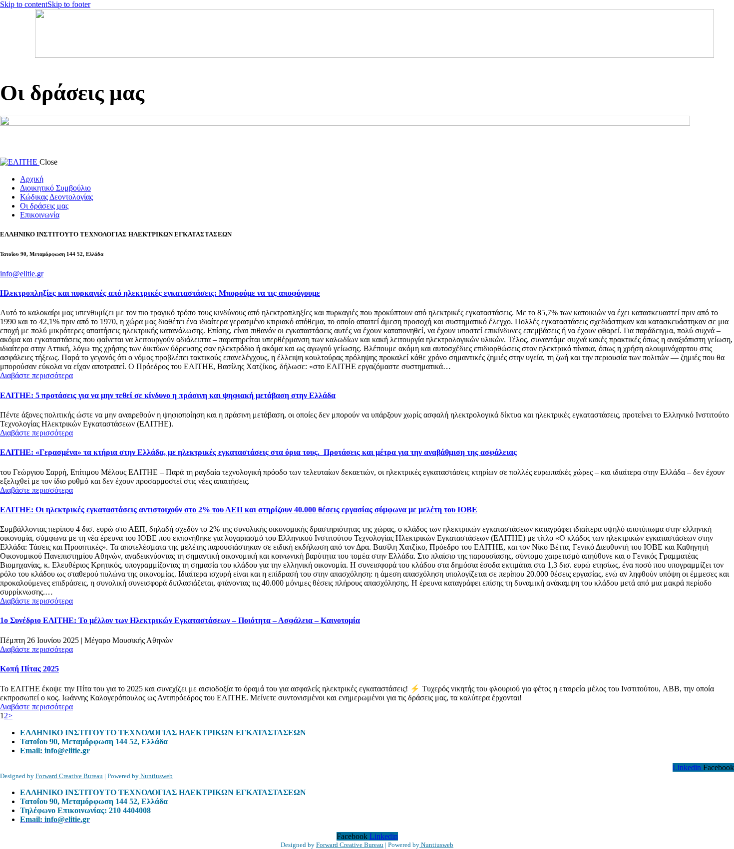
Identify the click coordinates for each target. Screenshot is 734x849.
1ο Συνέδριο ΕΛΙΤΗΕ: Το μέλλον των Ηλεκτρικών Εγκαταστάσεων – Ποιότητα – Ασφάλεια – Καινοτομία (180, 620)
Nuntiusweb (156, 776)
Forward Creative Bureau (69, 776)
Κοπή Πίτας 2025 (29, 668)
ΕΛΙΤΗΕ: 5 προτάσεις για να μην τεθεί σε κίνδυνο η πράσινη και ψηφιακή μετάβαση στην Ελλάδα (168, 395)
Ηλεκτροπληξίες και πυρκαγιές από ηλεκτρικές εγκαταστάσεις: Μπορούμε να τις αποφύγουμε (160, 293)
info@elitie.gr (21, 273)
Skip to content (23, 4)
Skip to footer (68, 4)
